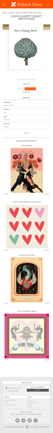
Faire (6, 403)
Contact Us (32, 403)
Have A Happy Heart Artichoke (28, 12)
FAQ (29, 405)
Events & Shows (10, 405)
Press (30, 407)
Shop (5, 12)
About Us (31, 400)
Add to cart (30, 89)
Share (26, 133)
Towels (11, 12)
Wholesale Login (10, 400)
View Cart (26, 92)
